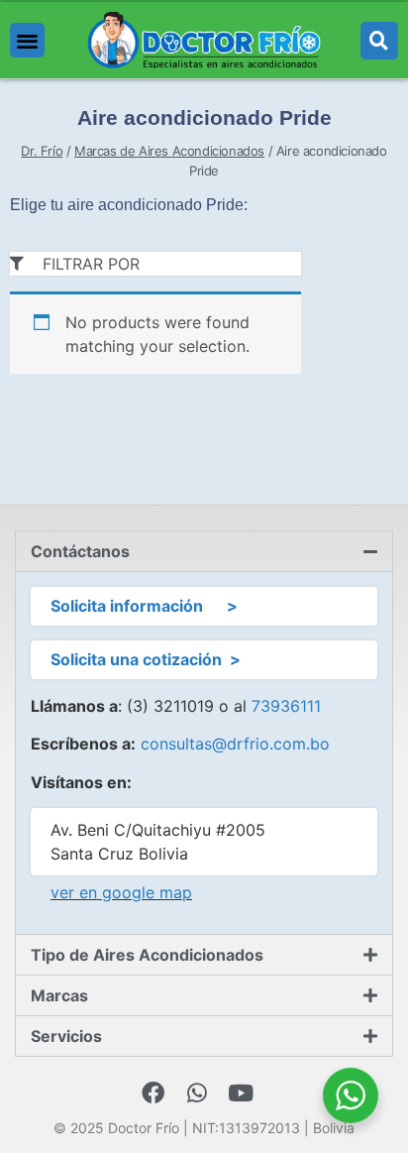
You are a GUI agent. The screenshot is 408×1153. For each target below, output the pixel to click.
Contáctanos (80, 551)
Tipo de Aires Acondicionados (147, 955)
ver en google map (121, 892)
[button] (27, 40)
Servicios (66, 1036)
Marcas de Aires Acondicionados (169, 151)
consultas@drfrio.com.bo (235, 743)
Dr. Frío (41, 151)
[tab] (204, 551)
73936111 (286, 706)
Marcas (59, 995)
